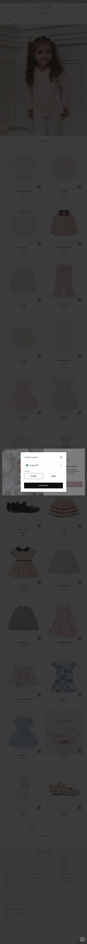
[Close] (61, 457)
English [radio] (53, 476)
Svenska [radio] (33, 476)
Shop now (43, 485)
